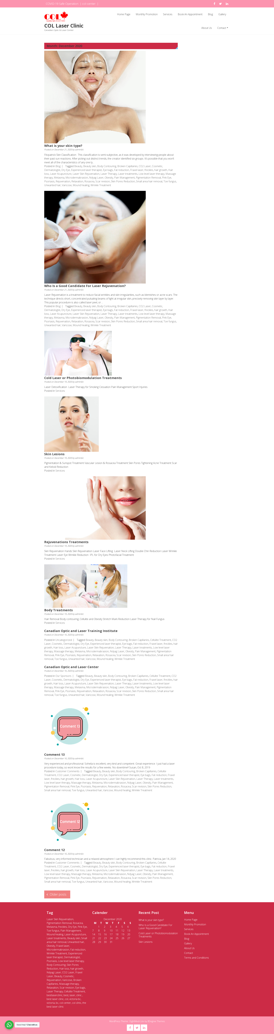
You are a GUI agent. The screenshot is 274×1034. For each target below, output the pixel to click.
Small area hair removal (149, 181)
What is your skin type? (63, 146)
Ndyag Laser (96, 177)
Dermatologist (52, 170)
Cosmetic (157, 166)
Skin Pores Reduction (123, 181)
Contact (221, 28)
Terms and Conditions (196, 957)
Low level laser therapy (151, 174)
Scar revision (102, 181)
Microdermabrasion (76, 177)
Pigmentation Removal (148, 177)
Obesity (109, 177)
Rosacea (89, 181)
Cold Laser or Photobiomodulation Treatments (83, 378)
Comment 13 (54, 754)
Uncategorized (63, 640)
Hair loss (58, 647)
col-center (88, 4)
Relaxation (77, 181)
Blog (210, 14)
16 (105, 934)
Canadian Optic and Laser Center (71, 667)
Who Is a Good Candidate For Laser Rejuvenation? (85, 286)
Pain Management (124, 177)
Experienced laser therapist (86, 170)
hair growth (160, 170)
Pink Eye (166, 177)
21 (93, 938)
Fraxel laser (136, 170)
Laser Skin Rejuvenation (86, 174)
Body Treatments (58, 610)
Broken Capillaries (127, 166)
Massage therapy (64, 651)
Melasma (59, 177)
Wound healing (81, 185)
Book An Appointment (190, 14)
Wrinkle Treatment (101, 185)
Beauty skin (89, 166)
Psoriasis (49, 181)
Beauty (78, 166)
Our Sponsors (63, 676)
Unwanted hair (52, 185)
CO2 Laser (145, 166)
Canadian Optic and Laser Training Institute (80, 631)
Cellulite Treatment (160, 640)
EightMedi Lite (137, 1021)
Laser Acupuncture (61, 174)
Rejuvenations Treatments (66, 542)
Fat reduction (121, 170)
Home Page (123, 14)
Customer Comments (67, 771)
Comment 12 (54, 850)
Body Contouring (106, 166)
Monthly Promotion (147, 14)
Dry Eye (65, 170)
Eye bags (108, 170)
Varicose (67, 185)
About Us (206, 28)
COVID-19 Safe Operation (62, 4)
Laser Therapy (109, 174)
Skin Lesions (54, 454)
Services (167, 14)
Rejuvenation (63, 181)
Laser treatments (127, 174)
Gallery (222, 14)
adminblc (79, 149)
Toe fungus (169, 181)
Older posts (58, 894)
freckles (148, 170)
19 (122, 934)
